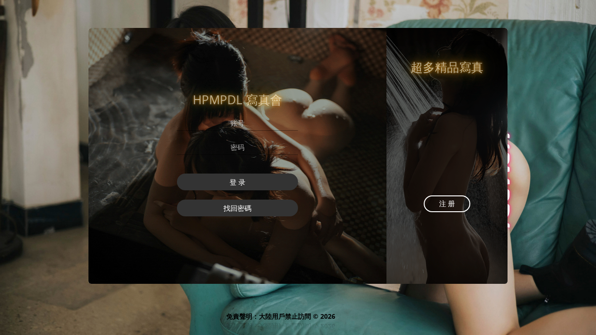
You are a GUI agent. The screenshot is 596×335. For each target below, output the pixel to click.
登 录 (237, 182)
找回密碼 (237, 208)
